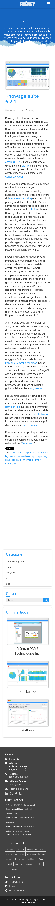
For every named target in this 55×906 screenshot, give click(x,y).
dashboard (31, 859)
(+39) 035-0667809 (19, 777)
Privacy (12, 886)
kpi (33, 456)
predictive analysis (19, 456)
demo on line (12, 406)
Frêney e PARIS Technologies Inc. (22, 805)
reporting (42, 456)
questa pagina (29, 425)
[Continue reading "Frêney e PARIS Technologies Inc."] (27, 631)
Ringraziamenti (17, 882)
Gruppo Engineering (20, 198)
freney (41, 859)
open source (17, 452)
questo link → (40, 414)
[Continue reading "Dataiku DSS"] (27, 674)
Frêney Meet (16, 784)
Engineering (36, 388)
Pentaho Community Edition (21, 362)
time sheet (16, 869)
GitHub (25, 165)
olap (7, 459)
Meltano (27, 730)
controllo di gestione (15, 859)
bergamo (10, 849)
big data (16, 459)
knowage (28, 459)
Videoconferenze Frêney (17, 831)
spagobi (30, 452)
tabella (33, 209)
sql (7, 869)
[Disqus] (27, 503)
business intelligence (36, 849)
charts (9, 854)
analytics (34, 110)
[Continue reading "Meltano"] (27, 713)
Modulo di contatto (19, 789)
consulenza (19, 854)
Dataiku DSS (27, 692)
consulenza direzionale (37, 854)
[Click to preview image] (27, 75)
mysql (9, 864)
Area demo (27, 443)
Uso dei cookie (16, 890)
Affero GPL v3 (13, 161)
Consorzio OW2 (14, 176)
